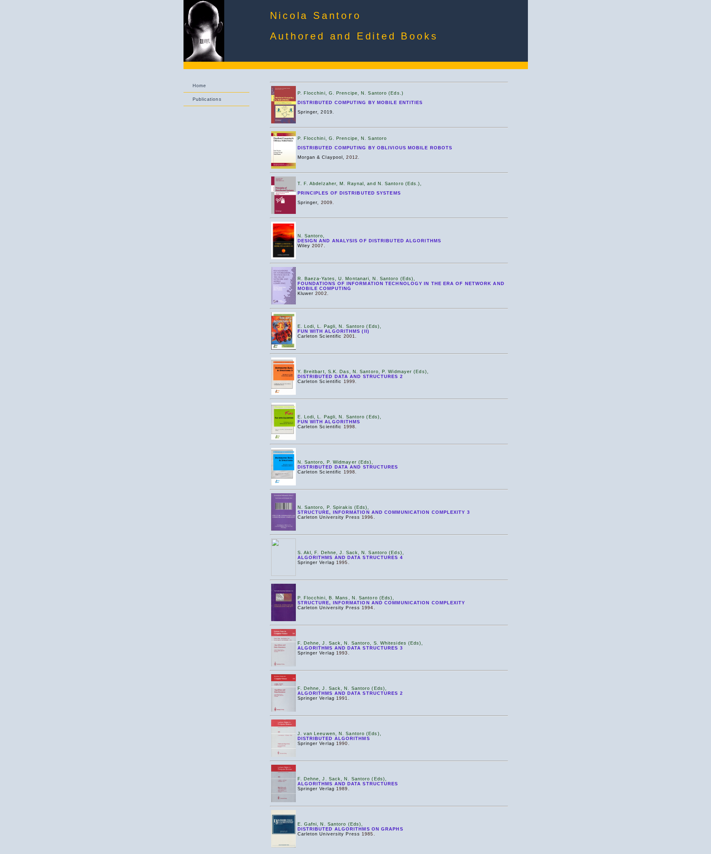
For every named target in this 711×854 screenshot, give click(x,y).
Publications (207, 99)
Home (199, 85)
